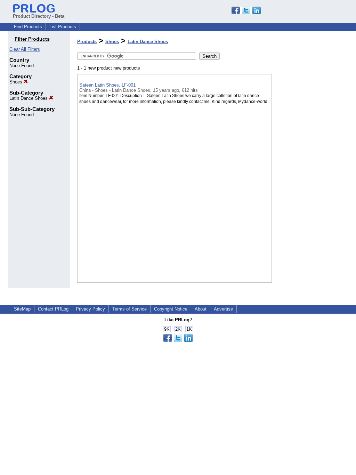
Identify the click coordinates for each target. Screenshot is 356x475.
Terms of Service (129, 309)
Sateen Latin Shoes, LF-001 (107, 85)
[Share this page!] (246, 12)
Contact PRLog (53, 309)
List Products (62, 26)
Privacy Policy (90, 309)
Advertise (223, 309)
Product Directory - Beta (38, 16)
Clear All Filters (24, 49)
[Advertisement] (306, 180)
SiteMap (22, 309)
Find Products (28, 26)
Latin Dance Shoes (29, 98)
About (201, 309)
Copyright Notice (170, 309)
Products (87, 41)
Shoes (16, 81)
